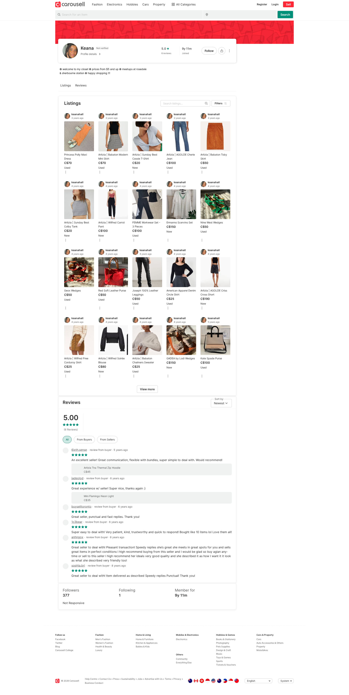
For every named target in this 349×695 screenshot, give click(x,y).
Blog (57, 646)
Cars (258, 639)
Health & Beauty (103, 646)
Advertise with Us (154, 679)
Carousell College (64, 650)
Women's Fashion (104, 643)
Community (182, 659)
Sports (219, 661)
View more (147, 389)
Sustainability (128, 679)
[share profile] (221, 50)
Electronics (181, 639)
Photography (222, 643)
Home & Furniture (144, 639)
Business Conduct (94, 683)
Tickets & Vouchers (226, 664)
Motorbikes (262, 650)
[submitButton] (285, 14)
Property (260, 646)
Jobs (139, 679)
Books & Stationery (226, 639)
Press (116, 679)
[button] (95, 54)
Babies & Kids (143, 646)
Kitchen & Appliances (146, 643)
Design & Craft (223, 650)
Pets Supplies (223, 646)
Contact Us (105, 679)
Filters (218, 103)
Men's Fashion (102, 639)
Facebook (60, 639)
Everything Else (184, 662)
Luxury (98, 650)
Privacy (177, 679)
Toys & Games (223, 657)
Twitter (58, 643)
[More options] (229, 50)
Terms (168, 679)
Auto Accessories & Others (269, 643)
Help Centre (91, 679)
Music (219, 653)
